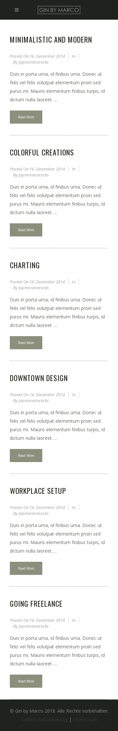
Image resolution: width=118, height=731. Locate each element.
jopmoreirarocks (34, 62)
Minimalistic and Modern (51, 39)
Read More (26, 117)
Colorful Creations (42, 152)
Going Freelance (36, 603)
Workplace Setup (38, 490)
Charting (25, 265)
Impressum (85, 719)
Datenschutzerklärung (44, 719)
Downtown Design (39, 378)
